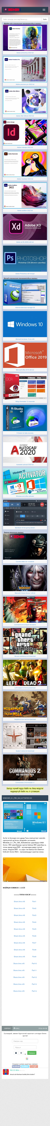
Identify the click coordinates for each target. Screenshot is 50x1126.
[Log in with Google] (27, 1058)
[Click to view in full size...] (25, 817)
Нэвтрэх (32, 1053)
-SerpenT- (7, 1028)
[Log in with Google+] (34, 1066)
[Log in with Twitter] (25, 1066)
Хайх (45, 19)
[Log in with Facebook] (23, 1058)
